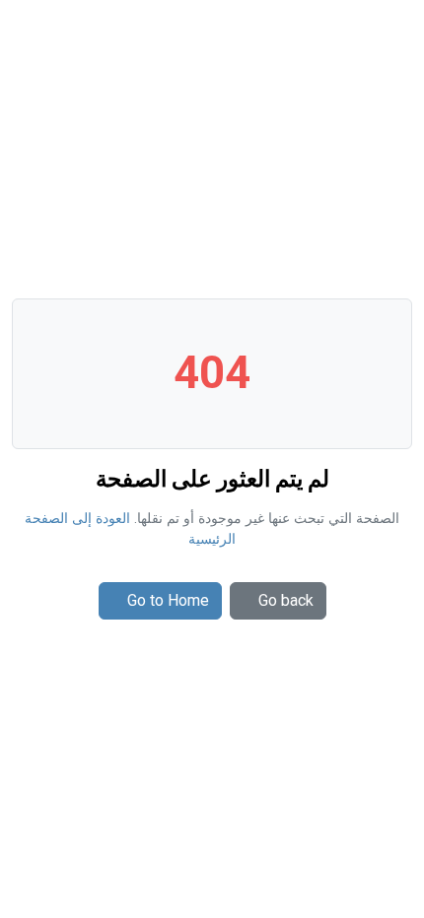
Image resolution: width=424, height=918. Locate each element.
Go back (286, 600)
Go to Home (168, 600)
